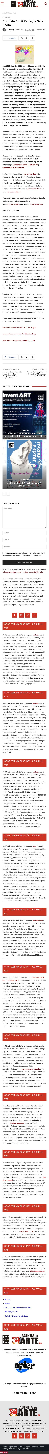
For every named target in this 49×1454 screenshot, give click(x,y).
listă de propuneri (17, 1123)
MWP (27, 1449)
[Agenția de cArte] (5, 30)
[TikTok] (27, 615)
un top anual (38, 920)
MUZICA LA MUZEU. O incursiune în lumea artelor (24, 484)
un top (35, 635)
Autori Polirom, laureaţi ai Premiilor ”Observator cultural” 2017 (36, 374)
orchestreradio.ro (34, 189)
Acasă (5, 13)
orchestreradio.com (14, 192)
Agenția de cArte (16, 30)
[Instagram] (21, 615)
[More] (32, 38)
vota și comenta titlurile (30, 1069)
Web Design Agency (16, 1449)
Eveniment (12, 13)
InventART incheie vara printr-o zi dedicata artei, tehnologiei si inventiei (24, 434)
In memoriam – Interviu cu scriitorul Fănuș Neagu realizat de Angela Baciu (12, 375)
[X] (34, 615)
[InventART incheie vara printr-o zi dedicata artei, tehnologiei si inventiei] (24, 415)
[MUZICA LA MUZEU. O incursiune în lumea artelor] (24, 464)
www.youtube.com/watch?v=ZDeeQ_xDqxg (19, 334)
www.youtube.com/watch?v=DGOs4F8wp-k (19, 328)
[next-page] (8, 494)
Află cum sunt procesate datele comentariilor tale (23, 572)
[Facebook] (14, 615)
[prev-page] (4, 494)
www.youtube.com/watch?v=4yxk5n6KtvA (19, 340)
